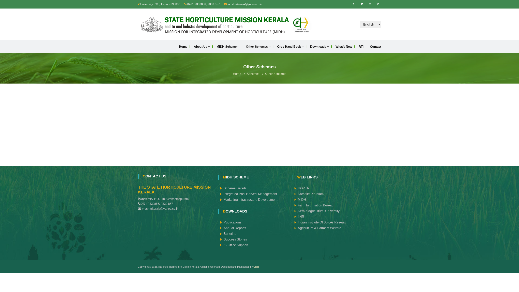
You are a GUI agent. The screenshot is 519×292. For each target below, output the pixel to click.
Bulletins (230, 233)
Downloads (318, 46)
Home (183, 46)
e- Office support (236, 245)
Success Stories (235, 239)
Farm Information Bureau (315, 205)
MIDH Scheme (227, 46)
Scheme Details (235, 188)
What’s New (344, 46)
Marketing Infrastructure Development (250, 199)
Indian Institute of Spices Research (323, 222)
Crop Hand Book (289, 46)
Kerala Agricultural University (319, 211)
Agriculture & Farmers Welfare (319, 228)
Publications (232, 222)
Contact (375, 46)
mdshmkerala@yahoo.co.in (245, 4)
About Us (200, 46)
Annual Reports (235, 228)
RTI (361, 46)
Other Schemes (257, 46)
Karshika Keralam (311, 193)
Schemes (253, 73)
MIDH (302, 199)
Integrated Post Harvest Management (250, 193)
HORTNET (306, 188)
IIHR (301, 216)
